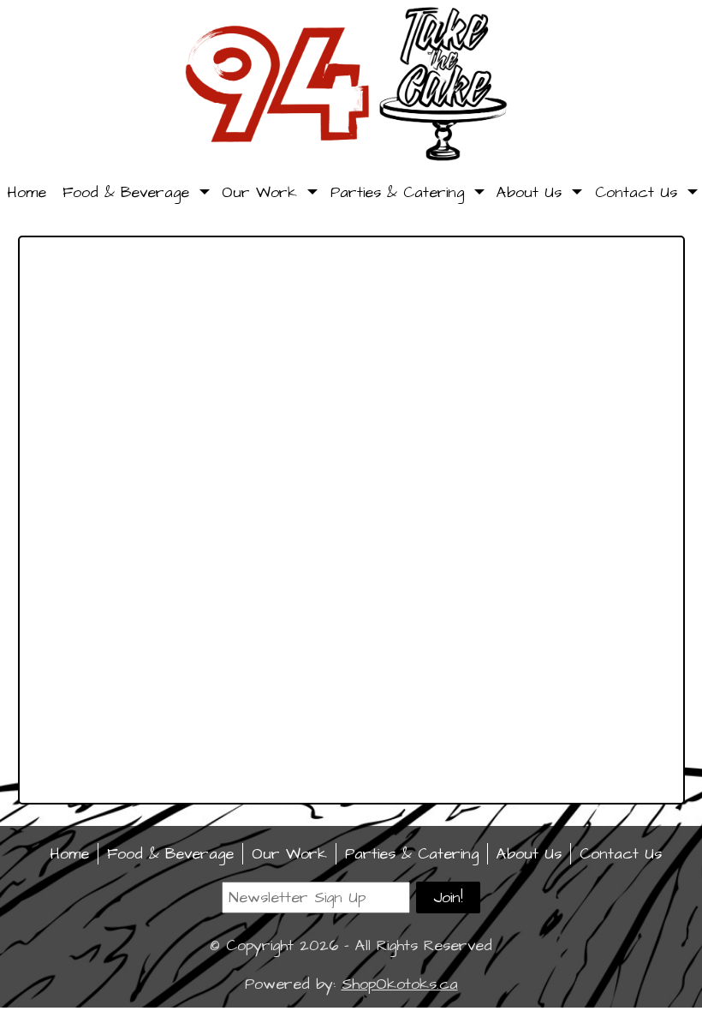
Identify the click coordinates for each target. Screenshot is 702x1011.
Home (26, 192)
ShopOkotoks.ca (400, 984)
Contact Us (636, 192)
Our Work (259, 192)
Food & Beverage (125, 192)
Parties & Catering (397, 192)
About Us (529, 192)
